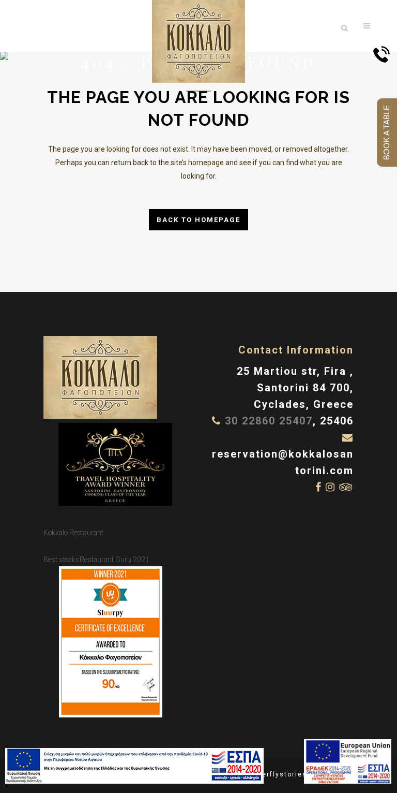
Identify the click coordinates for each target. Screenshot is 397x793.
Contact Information (296, 350)
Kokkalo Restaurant (73, 532)
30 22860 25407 (269, 421)
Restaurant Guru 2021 (114, 559)
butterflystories (277, 774)
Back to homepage (198, 220)
